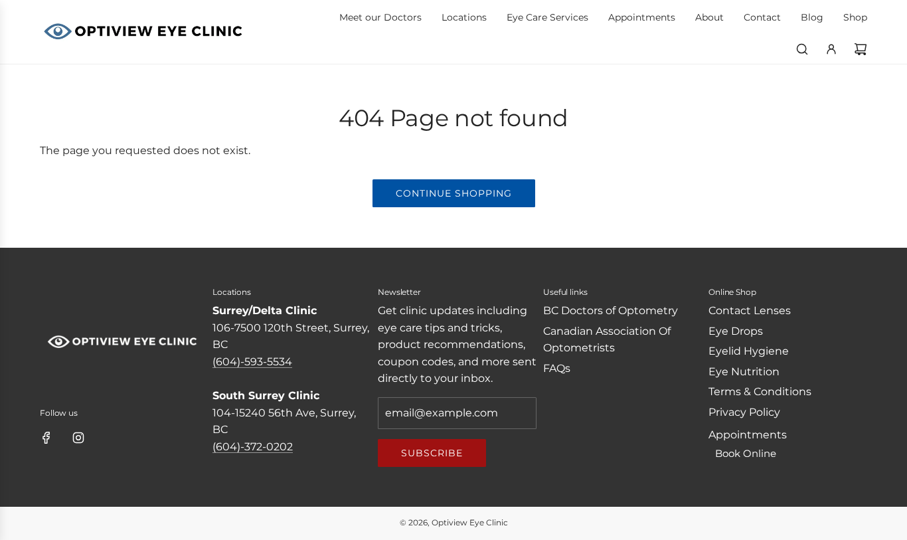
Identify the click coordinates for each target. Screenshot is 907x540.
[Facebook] (46, 437)
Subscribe (432, 453)
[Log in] (831, 49)
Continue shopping (454, 193)
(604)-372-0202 (252, 446)
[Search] (802, 49)
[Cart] (860, 49)
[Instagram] (78, 437)
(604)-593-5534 (252, 361)
